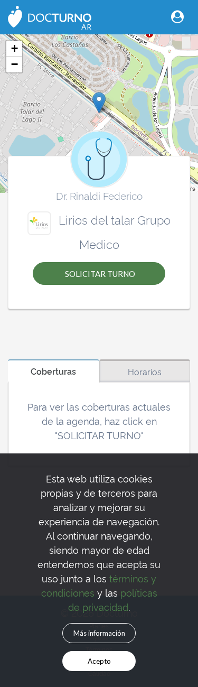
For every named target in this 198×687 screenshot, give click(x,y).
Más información (99, 633)
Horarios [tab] (145, 371)
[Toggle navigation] (177, 16)
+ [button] (14, 48)
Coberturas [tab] (53, 371)
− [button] (14, 64)
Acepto (99, 661)
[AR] (49, 16)
